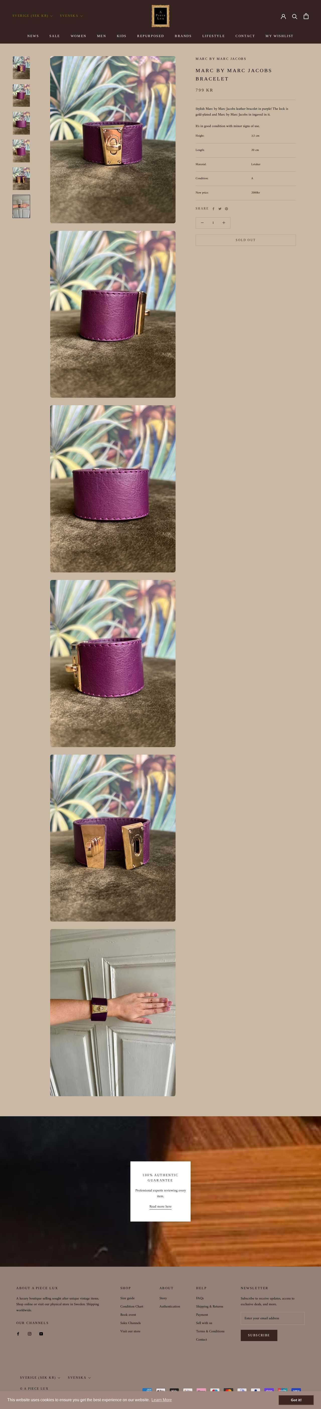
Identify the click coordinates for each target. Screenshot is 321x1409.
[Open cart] (306, 16)
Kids (122, 36)
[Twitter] (219, 208)
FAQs (200, 1298)
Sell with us (204, 1323)
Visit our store (130, 1331)
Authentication (169, 1306)
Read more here (160, 1207)
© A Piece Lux (34, 1388)
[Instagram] (29, 1334)
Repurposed (150, 36)
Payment (202, 1315)
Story (163, 1298)
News (33, 36)
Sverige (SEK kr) (30, 16)
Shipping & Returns (209, 1306)
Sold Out (246, 240)
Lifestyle (213, 36)
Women (79, 36)
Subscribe (259, 1335)
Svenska (69, 16)
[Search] (294, 16)
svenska (77, 1377)
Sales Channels (130, 1323)
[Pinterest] (226, 208)
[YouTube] (41, 1334)
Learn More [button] (161, 1400)
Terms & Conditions (210, 1331)
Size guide (127, 1298)
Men (101, 36)
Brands (183, 36)
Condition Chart (131, 1306)
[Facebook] (213, 208)
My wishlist (280, 36)
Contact (245, 36)
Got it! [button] (296, 1400)
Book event (128, 1315)
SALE (54, 36)
